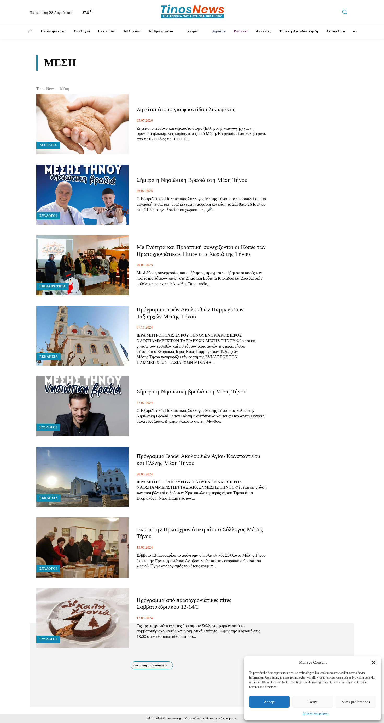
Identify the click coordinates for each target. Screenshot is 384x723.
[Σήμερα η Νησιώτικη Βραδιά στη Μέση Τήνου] (82, 195)
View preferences (356, 702)
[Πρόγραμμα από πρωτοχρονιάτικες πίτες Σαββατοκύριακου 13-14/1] (82, 618)
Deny (312, 702)
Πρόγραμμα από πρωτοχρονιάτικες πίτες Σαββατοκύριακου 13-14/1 (184, 603)
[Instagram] (311, 13)
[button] (373, 662)
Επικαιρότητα (52, 286)
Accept (269, 702)
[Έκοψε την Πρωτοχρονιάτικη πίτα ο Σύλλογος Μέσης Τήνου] (82, 547)
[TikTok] (322, 13)
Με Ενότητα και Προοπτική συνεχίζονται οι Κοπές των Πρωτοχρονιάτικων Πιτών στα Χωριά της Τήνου (201, 250)
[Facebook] (300, 13)
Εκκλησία (48, 357)
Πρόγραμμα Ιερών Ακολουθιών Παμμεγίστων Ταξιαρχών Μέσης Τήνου (190, 312)
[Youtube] (333, 13)
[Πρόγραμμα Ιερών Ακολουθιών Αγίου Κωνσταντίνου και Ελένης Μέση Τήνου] (82, 477)
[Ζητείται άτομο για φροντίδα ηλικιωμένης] (82, 124)
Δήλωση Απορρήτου (315, 713)
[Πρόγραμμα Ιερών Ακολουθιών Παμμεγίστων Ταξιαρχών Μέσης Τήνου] (82, 336)
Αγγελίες (48, 145)
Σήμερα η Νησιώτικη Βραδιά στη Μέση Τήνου (192, 180)
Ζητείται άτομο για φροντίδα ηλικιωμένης (186, 109)
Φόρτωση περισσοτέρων (150, 665)
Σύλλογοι (48, 216)
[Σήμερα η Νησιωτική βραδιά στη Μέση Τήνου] (82, 406)
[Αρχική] (30, 31)
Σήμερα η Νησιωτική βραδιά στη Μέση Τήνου (191, 391)
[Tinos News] (192, 12)
